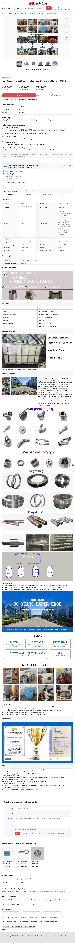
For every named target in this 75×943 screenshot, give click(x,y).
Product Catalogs (27, 879)
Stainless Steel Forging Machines (50, 917)
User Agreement (48, 936)
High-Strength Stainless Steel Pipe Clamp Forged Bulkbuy (19, 926)
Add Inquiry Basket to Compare (38, 70)
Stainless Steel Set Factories (11, 913)
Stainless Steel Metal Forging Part (50, 922)
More (3, 929)
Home (3, 13)
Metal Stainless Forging (10, 922)
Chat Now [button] (57, 95)
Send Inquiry (19, 95)
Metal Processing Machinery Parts (53, 13)
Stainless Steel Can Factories (52, 913)
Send (17, 833)
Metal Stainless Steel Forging (28, 922)
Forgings (4, 883)
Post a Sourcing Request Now (54, 833)
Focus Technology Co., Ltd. (25, 936)
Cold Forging (34, 900)
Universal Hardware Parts (10, 900)
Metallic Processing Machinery (35, 13)
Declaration (56, 936)
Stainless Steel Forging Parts (29, 917)
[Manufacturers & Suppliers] (37, 3)
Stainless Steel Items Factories (31, 913)
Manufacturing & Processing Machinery (16, 13)
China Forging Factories (10, 917)
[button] (67, 194)
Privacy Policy (64, 936)
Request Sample (32, 99)
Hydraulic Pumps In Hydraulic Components (54, 900)
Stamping (24, 900)
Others (22, 883)
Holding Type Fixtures (29, 904)
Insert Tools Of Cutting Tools (11, 904)
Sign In (5, 182)
